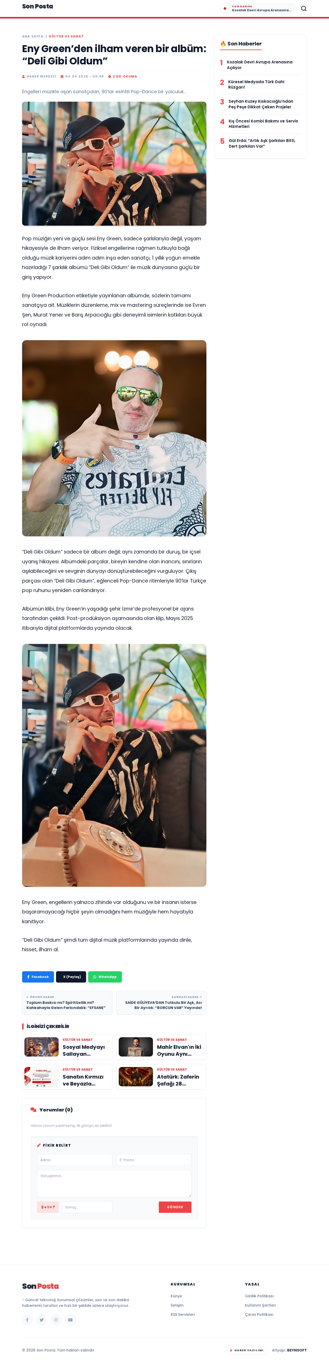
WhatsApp (107, 977)
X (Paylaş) (72, 977)
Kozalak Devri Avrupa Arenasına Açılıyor (260, 64)
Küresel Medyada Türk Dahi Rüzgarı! (256, 84)
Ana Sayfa (32, 36)
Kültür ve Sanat (66, 36)
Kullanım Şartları (260, 1305)
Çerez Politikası (259, 1314)
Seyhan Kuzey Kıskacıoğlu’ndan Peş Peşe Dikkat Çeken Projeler (261, 104)
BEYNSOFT (297, 1350)
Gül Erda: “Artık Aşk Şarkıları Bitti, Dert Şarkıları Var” (262, 143)
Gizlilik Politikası (259, 1296)
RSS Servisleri (183, 1314)
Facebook (40, 977)
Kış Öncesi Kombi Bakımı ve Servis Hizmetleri (263, 123)
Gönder (175, 1207)
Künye (176, 1296)
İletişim (177, 1305)
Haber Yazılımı (248, 1350)
